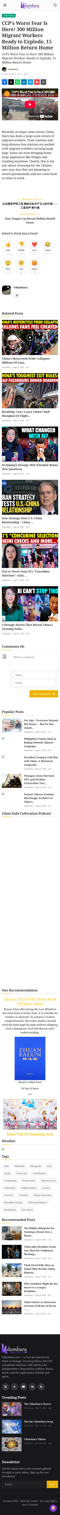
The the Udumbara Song (38, 1421)
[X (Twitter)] (5, 1386)
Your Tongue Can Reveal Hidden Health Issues (30, 220)
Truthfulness (39, 1173)
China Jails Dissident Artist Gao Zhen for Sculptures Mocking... (40, 1250)
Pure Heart (27, 1209)
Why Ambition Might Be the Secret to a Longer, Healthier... (40, 1287)
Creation (23, 1195)
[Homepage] (30, 5)
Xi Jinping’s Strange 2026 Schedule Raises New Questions (30, 467)
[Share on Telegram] (30, 82)
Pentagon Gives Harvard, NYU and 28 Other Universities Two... (39, 779)
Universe (8, 1195)
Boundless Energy (13, 1202)
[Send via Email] (37, 82)
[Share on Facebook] (4, 82)
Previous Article (31, 199)
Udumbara (21, 287)
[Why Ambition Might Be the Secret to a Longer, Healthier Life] (12, 1289)
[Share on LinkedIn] (24, 82)
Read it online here (30, 1082)
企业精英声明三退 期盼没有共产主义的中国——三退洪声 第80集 (30, 205)
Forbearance (28, 1180)
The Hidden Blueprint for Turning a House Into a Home (39, 1231)
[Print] (43, 82)
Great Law (21, 1173)
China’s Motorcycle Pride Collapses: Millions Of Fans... (26, 360)
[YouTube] (23, 1386)
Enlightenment (28, 1187)
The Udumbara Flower (37, 1404)
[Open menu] (5, 5)
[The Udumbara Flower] (12, 1409)
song (49, 1166)
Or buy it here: (30, 1088)
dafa (6, 1166)
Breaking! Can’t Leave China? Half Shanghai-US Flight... (26, 414)
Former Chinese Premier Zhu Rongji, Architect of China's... (39, 798)
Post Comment (41, 694)
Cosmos (46, 1187)
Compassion (10, 1180)
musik (7, 1173)
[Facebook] (14, 1386)
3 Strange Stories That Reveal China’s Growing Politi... (27, 627)
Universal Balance (37, 1202)
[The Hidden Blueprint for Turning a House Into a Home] (12, 1233)
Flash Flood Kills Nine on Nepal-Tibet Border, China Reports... (39, 1268)
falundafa (20, 1166)
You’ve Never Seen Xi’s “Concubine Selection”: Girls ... (26, 573)
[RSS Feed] (17, 295)
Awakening (10, 1209)
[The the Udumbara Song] (12, 1427)
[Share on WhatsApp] (17, 82)
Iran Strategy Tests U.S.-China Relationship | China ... (22, 520)
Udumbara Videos (35, 1439)
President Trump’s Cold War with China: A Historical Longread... (41, 761)
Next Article (28, 214)
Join (52, 1484)
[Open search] (55, 5)
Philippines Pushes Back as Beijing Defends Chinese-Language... (40, 742)
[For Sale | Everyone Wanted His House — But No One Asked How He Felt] (12, 725)
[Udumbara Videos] (12, 1444)
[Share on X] (11, 82)
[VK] (32, 1386)
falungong (35, 1166)
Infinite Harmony (42, 1195)
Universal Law (48, 1180)
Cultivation (9, 1187)
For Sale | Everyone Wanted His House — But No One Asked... (41, 724)
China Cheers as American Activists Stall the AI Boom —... (40, 1305)
